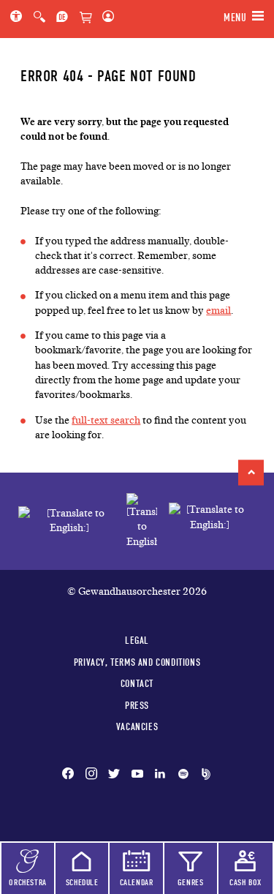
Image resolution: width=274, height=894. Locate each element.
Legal (137, 640)
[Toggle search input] (39, 17)
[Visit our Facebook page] (71, 774)
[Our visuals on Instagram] (91, 774)
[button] (251, 472)
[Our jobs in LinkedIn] (160, 774)
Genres (191, 882)
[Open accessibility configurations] (19, 17)
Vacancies (137, 726)
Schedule (82, 882)
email (218, 311)
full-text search (106, 420)
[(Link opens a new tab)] (142, 521)
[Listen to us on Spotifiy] (183, 774)
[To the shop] (85, 18)
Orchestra (27, 882)
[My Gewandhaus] (105, 17)
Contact (137, 683)
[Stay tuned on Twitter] (114, 774)
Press (137, 705)
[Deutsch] (62, 17)
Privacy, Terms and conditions (137, 662)
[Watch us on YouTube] (137, 774)
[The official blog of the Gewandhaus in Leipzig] (203, 774)
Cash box (245, 882)
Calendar (136, 882)
